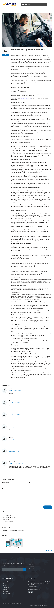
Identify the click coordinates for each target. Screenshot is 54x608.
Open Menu (27, 4)
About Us (31, 564)
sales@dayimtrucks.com (35, 589)
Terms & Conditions (33, 571)
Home (30, 562)
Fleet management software (9, 517)
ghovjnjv (11, 401)
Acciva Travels (12, 461)
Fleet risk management (8, 521)
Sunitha (11, 388)
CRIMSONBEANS (45, 605)
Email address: (5, 482)
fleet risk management (26, 98)
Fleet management (7, 515)
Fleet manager (6, 519)
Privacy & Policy (32, 568)
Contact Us (31, 566)
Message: (4, 488)
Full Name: (29, 482)
